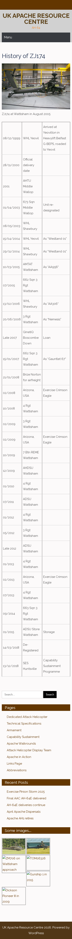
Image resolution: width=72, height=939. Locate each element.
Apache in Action (19, 757)
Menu (8, 37)
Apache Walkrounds (21, 743)
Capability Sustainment (23, 737)
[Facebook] (35, 4)
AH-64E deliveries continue (26, 805)
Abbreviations (16, 770)
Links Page (14, 763)
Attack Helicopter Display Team (29, 750)
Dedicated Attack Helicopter (27, 717)
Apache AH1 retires (20, 818)
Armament (14, 730)
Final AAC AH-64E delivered (26, 798)
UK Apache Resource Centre (36, 18)
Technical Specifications (24, 723)
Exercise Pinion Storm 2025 (26, 791)
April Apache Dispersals (23, 811)
